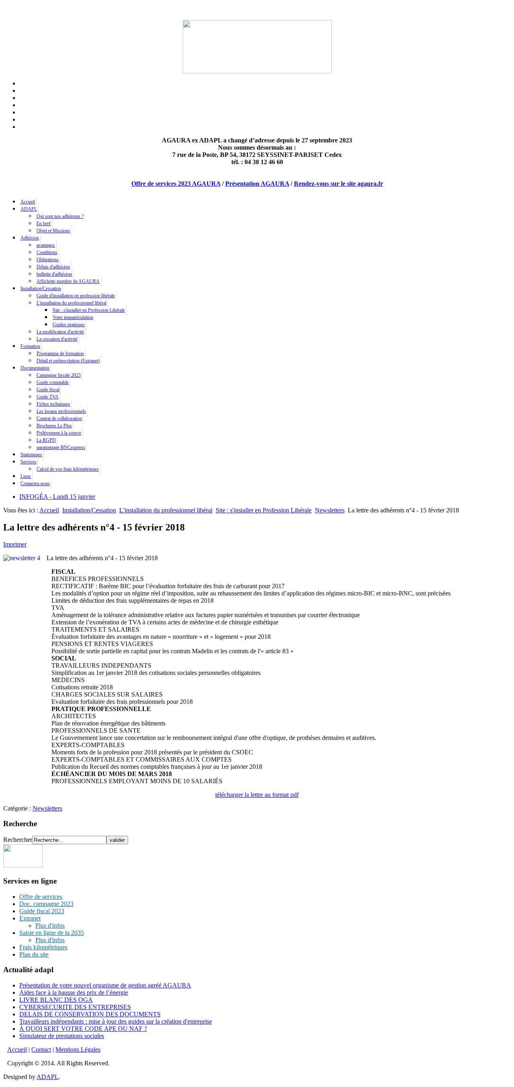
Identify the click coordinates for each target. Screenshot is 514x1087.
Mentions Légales (77, 1049)
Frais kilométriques (43, 947)
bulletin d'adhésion (54, 274)
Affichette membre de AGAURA (68, 281)
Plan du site (34, 954)
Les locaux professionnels (61, 411)
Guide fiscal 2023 (41, 911)
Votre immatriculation (73, 317)
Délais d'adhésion (53, 267)
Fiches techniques (53, 404)
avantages (46, 245)
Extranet (30, 918)
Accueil (27, 202)
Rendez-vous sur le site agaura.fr (338, 183)
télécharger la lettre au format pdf (257, 794)
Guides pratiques (69, 324)
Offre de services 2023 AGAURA (175, 183)
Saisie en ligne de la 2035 (51, 932)
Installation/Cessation (40, 288)
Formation (30, 346)
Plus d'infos (50, 925)
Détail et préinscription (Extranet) (68, 361)
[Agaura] (23, 865)
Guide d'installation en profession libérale (76, 296)
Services (28, 462)
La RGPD (46, 440)
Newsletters (330, 510)
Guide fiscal (48, 389)
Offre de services (40, 896)
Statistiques (31, 454)
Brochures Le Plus (54, 426)
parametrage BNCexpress (61, 447)
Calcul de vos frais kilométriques (68, 469)
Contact (41, 1049)
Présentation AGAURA (257, 183)
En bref (44, 223)
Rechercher (17, 839)
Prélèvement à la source (59, 433)
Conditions (47, 252)
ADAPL (28, 209)
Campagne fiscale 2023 (59, 375)
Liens (25, 476)
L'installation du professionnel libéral (71, 303)
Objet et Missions (53, 231)
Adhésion (29, 238)
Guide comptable (53, 382)
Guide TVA (48, 397)
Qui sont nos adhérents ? (60, 216)
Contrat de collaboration (59, 418)
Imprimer (15, 544)
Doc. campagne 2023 (46, 903)
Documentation (34, 368)
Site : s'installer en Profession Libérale (89, 310)
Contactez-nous (35, 483)
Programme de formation (60, 353)
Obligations (48, 259)
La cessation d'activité (57, 339)
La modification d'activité (60, 332)
